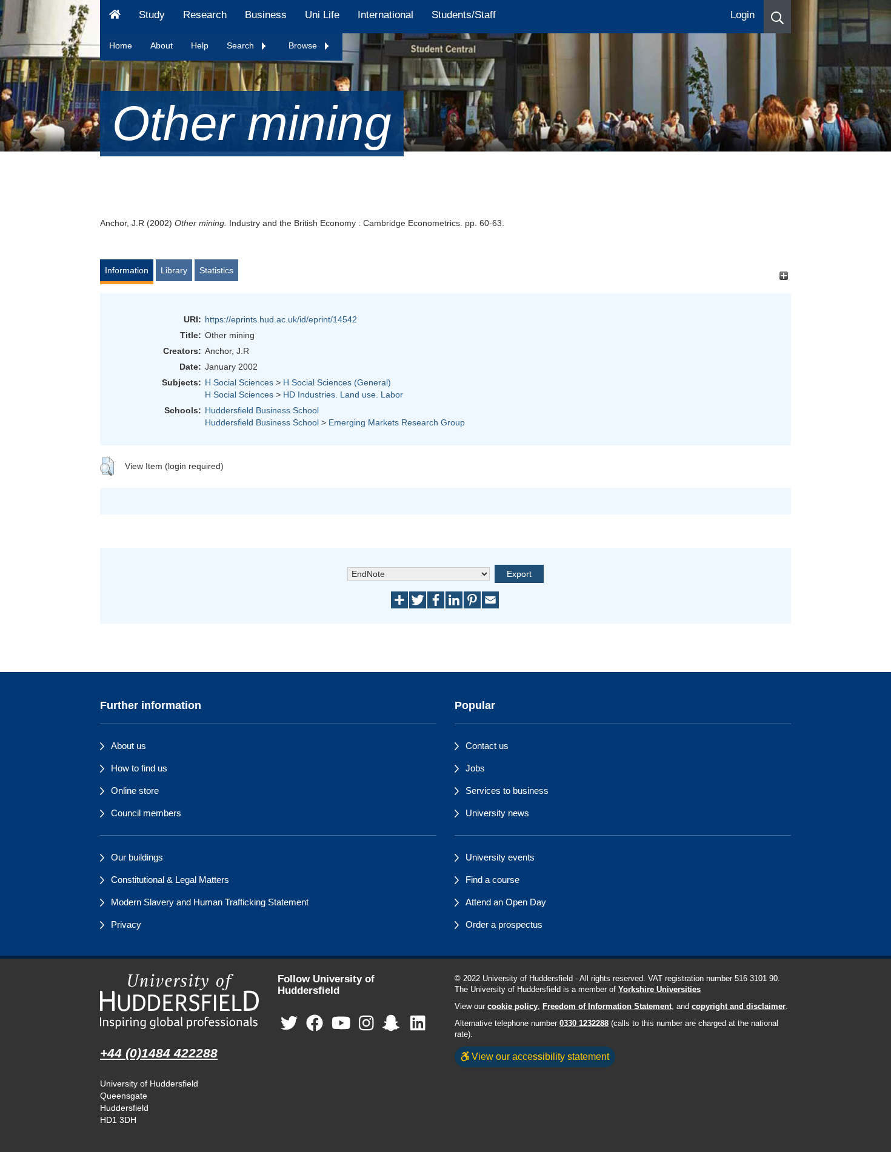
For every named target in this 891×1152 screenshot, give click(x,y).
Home (120, 45)
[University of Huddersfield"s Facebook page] (314, 1023)
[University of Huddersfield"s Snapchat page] (393, 1023)
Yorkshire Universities (659, 989)
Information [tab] (126, 270)
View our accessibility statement (539, 1056)
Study (152, 15)
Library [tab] (174, 270)
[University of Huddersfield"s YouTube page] (341, 1023)
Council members (146, 813)
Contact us (487, 746)
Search (241, 45)
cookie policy (512, 1006)
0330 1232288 (584, 1023)
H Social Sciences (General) (337, 382)
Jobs (475, 768)
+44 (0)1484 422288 (159, 1053)
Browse (304, 45)
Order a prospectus (504, 924)
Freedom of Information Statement (607, 1006)
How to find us (139, 768)
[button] (777, 16)
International (385, 15)
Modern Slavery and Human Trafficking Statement (210, 902)
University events (500, 857)
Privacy (126, 924)
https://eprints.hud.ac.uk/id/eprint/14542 (281, 319)
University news (497, 813)
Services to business (507, 790)
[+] (783, 276)
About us (128, 746)
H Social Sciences (239, 382)
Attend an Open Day (506, 902)
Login (742, 15)
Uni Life (322, 15)
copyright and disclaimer (739, 1006)
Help (200, 45)
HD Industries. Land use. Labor (343, 394)
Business (266, 15)
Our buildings (137, 857)
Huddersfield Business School (262, 410)
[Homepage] (115, 16)
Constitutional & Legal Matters (170, 879)
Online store (135, 790)
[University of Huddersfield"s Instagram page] (366, 1023)
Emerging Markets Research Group (397, 422)
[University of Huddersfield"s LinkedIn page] (417, 1023)
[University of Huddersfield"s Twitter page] (289, 1023)
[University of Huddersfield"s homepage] (179, 1001)
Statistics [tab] (216, 270)
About (161, 45)
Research (205, 15)
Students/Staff (464, 15)
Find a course (492, 879)
